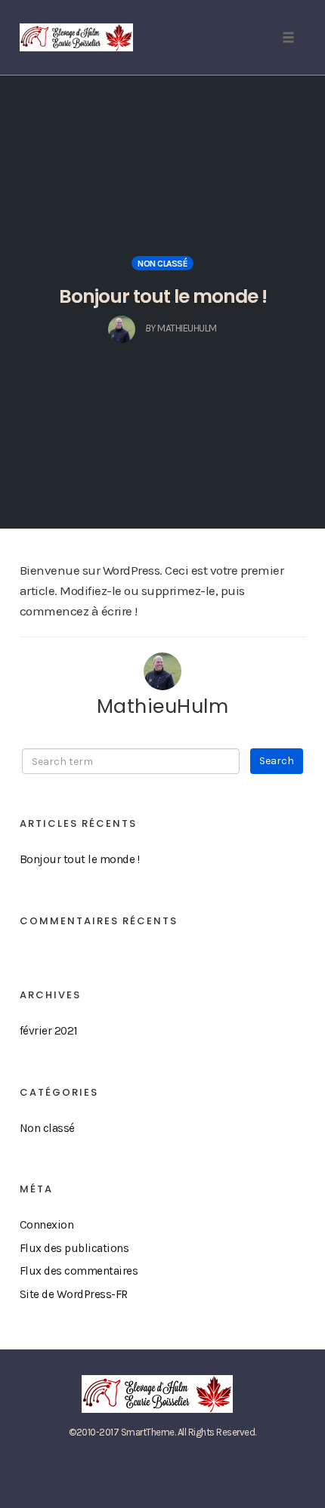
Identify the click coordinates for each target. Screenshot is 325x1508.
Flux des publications (74, 1248)
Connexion (47, 1225)
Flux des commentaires (79, 1271)
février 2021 (49, 1031)
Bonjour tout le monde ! (163, 296)
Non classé (162, 263)
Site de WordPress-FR (74, 1294)
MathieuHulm (163, 706)
